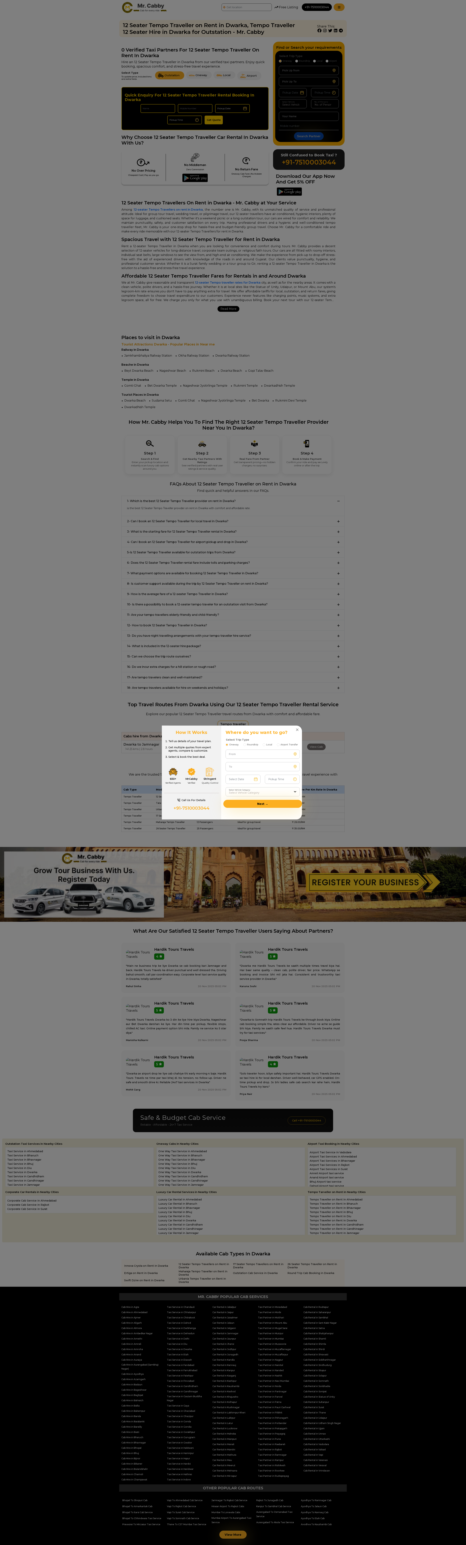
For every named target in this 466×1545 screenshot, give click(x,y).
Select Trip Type (237, 739)
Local (269, 744)
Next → (262, 804)
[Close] (297, 729)
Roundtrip (252, 744)
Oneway (234, 744)
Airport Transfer (289, 744)
